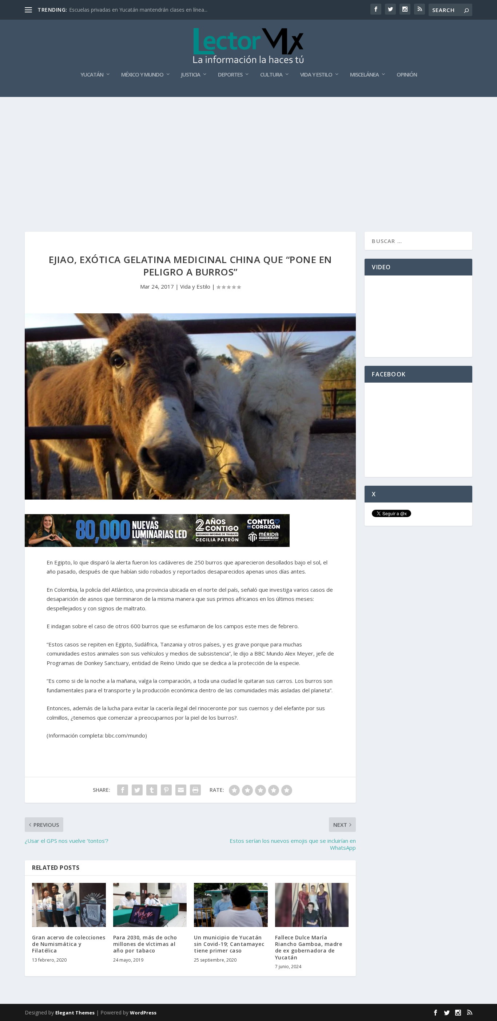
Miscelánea (364, 74)
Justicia (190, 74)
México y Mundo (142, 74)
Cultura (271, 74)
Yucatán (91, 74)
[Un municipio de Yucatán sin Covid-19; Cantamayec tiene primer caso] (231, 905)
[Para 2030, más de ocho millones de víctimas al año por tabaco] (150, 905)
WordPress (143, 1012)
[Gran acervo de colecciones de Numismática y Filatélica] (69, 905)
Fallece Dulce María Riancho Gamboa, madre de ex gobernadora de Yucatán (308, 947)
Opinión (407, 74)
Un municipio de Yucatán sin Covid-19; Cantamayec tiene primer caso (229, 944)
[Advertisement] (248, 152)
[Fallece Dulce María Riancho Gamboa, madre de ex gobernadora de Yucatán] (312, 905)
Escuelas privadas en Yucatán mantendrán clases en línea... (138, 9)
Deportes (230, 74)
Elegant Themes (75, 1012)
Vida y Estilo (316, 74)
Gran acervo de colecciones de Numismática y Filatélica (68, 944)
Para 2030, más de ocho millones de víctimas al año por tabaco (145, 944)
